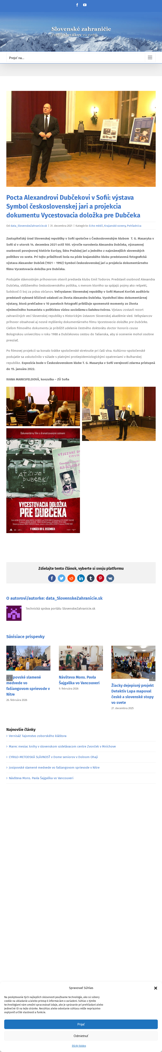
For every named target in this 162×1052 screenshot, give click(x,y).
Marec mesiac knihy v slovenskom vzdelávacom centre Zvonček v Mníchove (62, 746)
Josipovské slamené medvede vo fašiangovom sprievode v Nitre (54, 767)
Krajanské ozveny (115, 225)
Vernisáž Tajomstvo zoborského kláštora (37, 736)
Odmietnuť (81, 1036)
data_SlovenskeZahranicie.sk (29, 225)
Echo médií (96, 225)
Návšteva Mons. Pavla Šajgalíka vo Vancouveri (41, 778)
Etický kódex (79, 1045)
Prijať (81, 1024)
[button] (156, 988)
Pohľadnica (134, 225)
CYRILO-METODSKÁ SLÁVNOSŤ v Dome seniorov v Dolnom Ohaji (53, 757)
